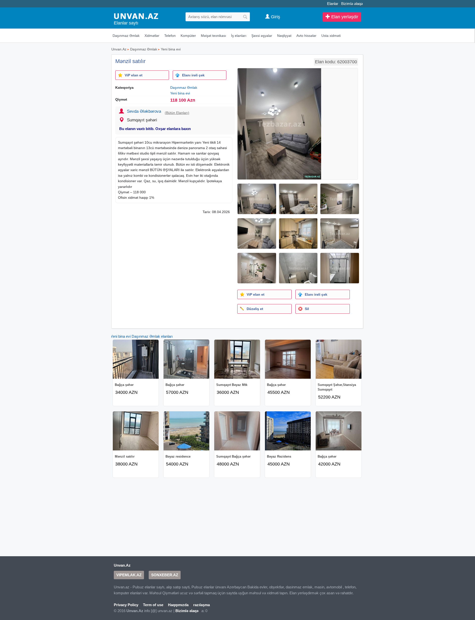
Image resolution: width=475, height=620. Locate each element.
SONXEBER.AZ (164, 575)
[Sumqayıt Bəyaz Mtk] (237, 359)
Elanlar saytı (126, 23)
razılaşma (201, 605)
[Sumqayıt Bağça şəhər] (237, 430)
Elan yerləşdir (344, 16)
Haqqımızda (178, 605)
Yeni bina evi (171, 49)
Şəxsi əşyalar (261, 36)
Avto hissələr (306, 36)
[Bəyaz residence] (186, 430)
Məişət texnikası (213, 36)
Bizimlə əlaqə (352, 3)
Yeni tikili (209, 142)
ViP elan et (133, 75)
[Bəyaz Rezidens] (288, 430)
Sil (307, 309)
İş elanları (238, 36)
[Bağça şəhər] (136, 359)
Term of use (153, 605)
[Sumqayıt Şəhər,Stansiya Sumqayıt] (338, 359)
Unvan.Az (118, 49)
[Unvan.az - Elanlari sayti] (136, 16)
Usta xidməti (331, 36)
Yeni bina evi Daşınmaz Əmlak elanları (141, 336)
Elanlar (332, 3)
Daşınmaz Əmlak (126, 36)
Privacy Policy (126, 605)
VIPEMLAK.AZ (129, 575)
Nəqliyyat (284, 36)
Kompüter (188, 36)
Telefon (170, 36)
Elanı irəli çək (193, 75)
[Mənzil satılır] (136, 430)
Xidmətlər (151, 36)
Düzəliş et (255, 309)
